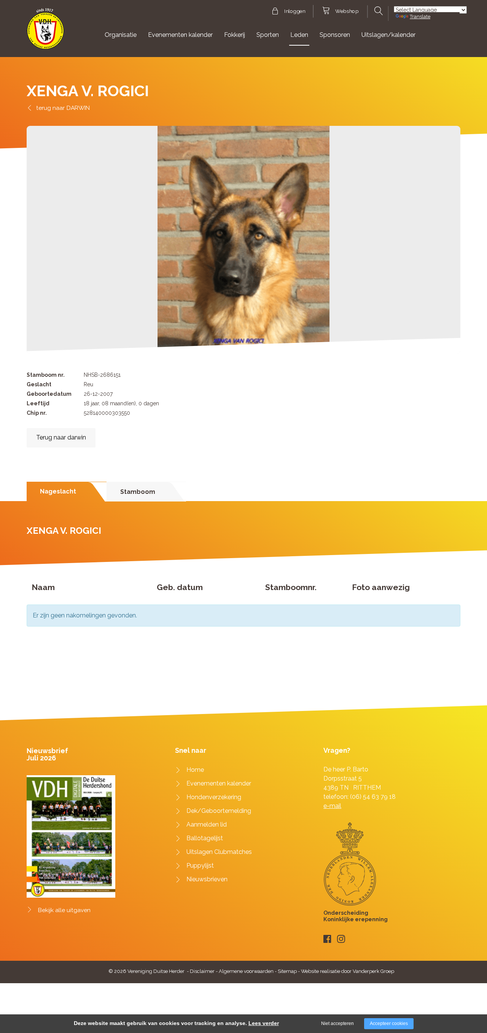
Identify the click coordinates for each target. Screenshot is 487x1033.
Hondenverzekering (213, 797)
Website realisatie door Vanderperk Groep (347, 971)
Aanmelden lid (206, 824)
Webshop (346, 11)
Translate (420, 16)
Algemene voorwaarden (246, 971)
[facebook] (327, 938)
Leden (299, 34)
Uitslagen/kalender (388, 34)
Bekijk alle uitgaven (64, 910)
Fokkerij (234, 34)
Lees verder (263, 1023)
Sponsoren (335, 34)
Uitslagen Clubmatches (219, 851)
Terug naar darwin (61, 437)
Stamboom (137, 491)
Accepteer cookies (389, 1023)
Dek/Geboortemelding (218, 810)
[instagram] (341, 938)
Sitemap (287, 971)
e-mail (332, 805)
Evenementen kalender (180, 34)
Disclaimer (202, 971)
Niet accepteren (337, 1023)
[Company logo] (45, 32)
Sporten (267, 34)
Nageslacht (58, 491)
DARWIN (78, 107)
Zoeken (377, 11)
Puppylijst (200, 865)
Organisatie (121, 34)
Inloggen (294, 11)
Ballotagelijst (204, 838)
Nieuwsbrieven (207, 879)
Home (195, 769)
